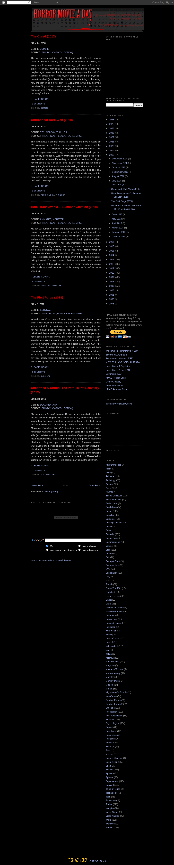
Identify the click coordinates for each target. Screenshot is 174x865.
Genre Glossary (113, 381)
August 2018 (118, 176)
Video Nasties (112, 816)
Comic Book (112, 538)
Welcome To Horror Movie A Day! (122, 351)
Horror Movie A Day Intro (118, 366)
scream (109, 754)
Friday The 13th (113, 588)
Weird (108, 820)
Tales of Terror (113, 789)
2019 (112, 150)
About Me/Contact (115, 385)
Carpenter (110, 519)
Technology (47, 195)
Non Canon (111, 696)
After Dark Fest (113, 465)
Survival (45, 376)
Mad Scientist (112, 661)
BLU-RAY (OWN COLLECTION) (57, 408)
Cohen (109, 530)
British (109, 511)
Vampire (110, 808)
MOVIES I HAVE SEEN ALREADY (123, 362)
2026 (112, 119)
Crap (108, 550)
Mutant (109, 688)
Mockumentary (113, 673)
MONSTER (58, 219)
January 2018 (119, 236)
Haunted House (113, 623)
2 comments (38, 281)
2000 (112, 299)
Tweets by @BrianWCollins (119, 403)
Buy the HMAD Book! (116, 354)
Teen (108, 796)
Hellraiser (110, 627)
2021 (112, 141)
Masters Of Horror (114, 669)
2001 (112, 295)
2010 (112, 273)
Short (108, 766)
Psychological (112, 723)
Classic (109, 526)
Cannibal (110, 515)
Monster (57, 285)
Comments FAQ (113, 374)
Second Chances (114, 758)
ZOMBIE (44, 49)
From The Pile (113, 596)
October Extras (113, 700)
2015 (112, 250)
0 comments (38, 191)
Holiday (109, 634)
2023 (112, 133)
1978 (112, 303)
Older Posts (95, 485)
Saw (108, 750)
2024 (112, 128)
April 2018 (117, 223)
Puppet (109, 727)
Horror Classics (113, 638)
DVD (108, 569)
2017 (112, 242)
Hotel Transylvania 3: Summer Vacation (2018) (64, 207)
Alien (108, 472)
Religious (110, 738)
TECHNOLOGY (47, 132)
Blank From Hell (113, 499)
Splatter (109, 777)
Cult (108, 557)
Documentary (48, 474)
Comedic (110, 534)
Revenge (110, 746)
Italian (109, 654)
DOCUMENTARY (48, 404)
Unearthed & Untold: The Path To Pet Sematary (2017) (65, 390)
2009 (112, 277)
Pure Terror (111, 731)
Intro (108, 650)
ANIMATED (45, 219)
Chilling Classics (114, 522)
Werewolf (110, 823)
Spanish (110, 773)
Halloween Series (114, 611)
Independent (112, 646)
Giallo (108, 603)
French (109, 584)
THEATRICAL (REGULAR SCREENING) (62, 136)
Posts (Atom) (51, 491)
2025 (112, 124)
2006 (112, 290)
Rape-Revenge (113, 735)
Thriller (60, 195)
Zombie (44, 108)
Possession (111, 711)
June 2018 (117, 214)
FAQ (108, 576)
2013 (112, 259)
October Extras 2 (114, 704)
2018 (112, 155)
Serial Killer (111, 762)
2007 (112, 286)
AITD (108, 468)
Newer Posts (37, 485)
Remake (110, 742)
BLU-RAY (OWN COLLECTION (57, 52)
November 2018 (120, 163)
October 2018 (119, 167)
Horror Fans (96, 861)
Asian (108, 488)
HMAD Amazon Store (116, 389)
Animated (45, 285)
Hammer (110, 615)
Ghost (109, 600)
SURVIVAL (45, 310)
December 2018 (120, 158)
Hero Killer (111, 630)
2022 (112, 137)
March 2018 (118, 227)
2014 (112, 255)
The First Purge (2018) (47, 297)
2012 (112, 264)
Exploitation (111, 573)
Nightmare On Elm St (116, 692)
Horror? (109, 642)
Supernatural (112, 781)
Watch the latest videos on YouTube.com (51, 560)
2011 (112, 268)
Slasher (109, 769)
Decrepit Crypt (113, 561)
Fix (107, 580)
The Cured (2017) (43, 36)
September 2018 (120, 172)
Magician (110, 665)
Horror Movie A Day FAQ (118, 370)
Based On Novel (114, 495)
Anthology (111, 480)
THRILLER (61, 132)
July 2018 (117, 180)
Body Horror (111, 503)
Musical (109, 685)
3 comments (38, 104)
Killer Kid (110, 658)
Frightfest (110, 592)
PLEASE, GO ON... (40, 99)
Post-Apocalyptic (114, 715)
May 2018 (117, 219)
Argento (109, 484)
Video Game (112, 812)
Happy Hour (111, 619)
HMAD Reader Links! (116, 378)
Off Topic (110, 708)
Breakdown (111, 507)
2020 (112, 146)
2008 (112, 281)
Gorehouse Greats (115, 607)
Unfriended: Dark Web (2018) (52, 120)
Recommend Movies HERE (119, 358)
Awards (109, 492)
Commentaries (113, 542)
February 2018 (119, 232)
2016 (112, 246)
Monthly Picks (113, 681)
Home (66, 485)
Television (111, 800)
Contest (109, 546)
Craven (109, 553)
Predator (110, 719)
